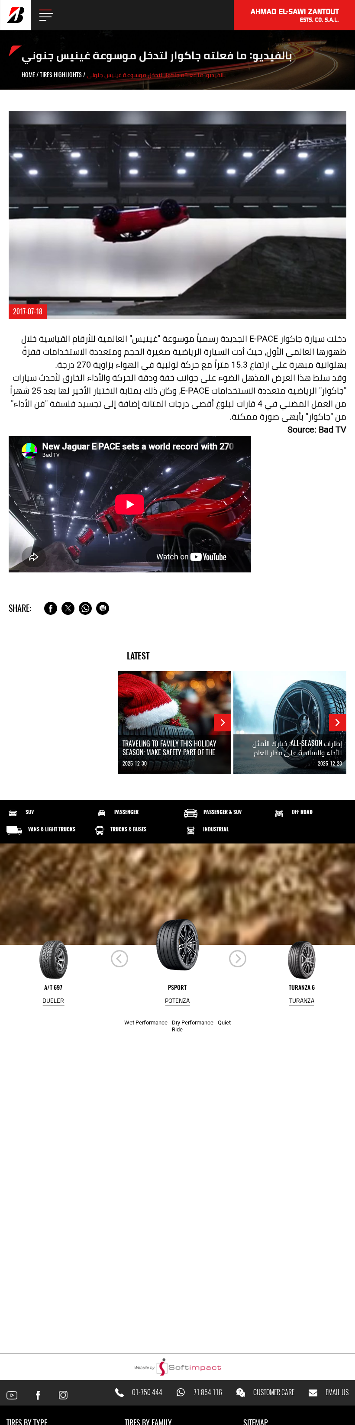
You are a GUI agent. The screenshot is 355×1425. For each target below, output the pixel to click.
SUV (30, 812)
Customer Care (273, 1392)
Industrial (216, 829)
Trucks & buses (128, 829)
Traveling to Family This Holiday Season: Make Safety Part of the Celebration (169, 753)
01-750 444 (147, 1392)
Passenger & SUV (222, 812)
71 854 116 (208, 1392)
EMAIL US (337, 1392)
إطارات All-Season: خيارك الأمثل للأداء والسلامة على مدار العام (297, 748)
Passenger (126, 812)
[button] (237, 958)
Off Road (302, 812)
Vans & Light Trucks (51, 829)
